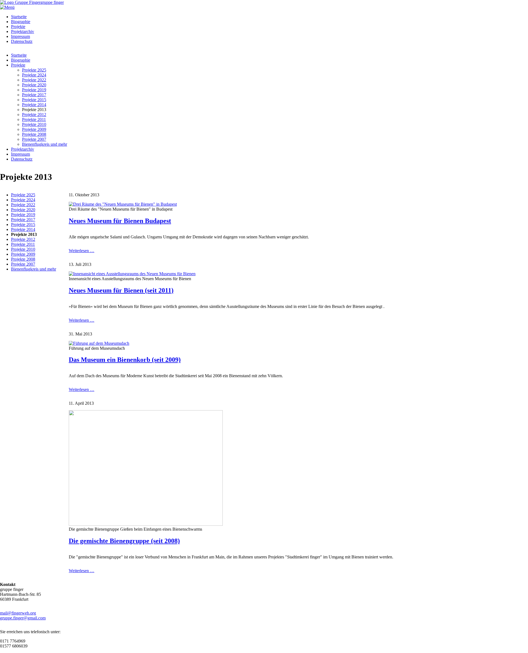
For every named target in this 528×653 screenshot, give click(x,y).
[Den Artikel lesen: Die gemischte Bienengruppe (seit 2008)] (146, 524)
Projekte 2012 (34, 114)
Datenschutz (21, 41)
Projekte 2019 (34, 89)
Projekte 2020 (34, 84)
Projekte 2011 (34, 119)
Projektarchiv (22, 31)
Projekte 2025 (34, 70)
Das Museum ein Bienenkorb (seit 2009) (125, 359)
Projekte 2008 (34, 134)
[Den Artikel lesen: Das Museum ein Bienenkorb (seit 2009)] (99, 343)
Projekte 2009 (34, 129)
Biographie (20, 21)
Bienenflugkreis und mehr (44, 144)
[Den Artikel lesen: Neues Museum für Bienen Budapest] (123, 204)
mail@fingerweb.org (18, 613)
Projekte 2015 (34, 99)
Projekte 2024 (34, 75)
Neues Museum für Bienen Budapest (120, 220)
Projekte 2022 (34, 80)
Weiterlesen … (81, 250)
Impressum (20, 36)
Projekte (18, 26)
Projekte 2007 (34, 139)
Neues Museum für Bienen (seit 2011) (121, 290)
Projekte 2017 (34, 94)
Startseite (19, 16)
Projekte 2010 (34, 124)
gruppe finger (52, 2)
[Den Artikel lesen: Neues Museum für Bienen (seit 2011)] (132, 273)
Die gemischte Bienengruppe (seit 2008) (124, 540)
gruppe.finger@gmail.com (23, 618)
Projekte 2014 (34, 104)
